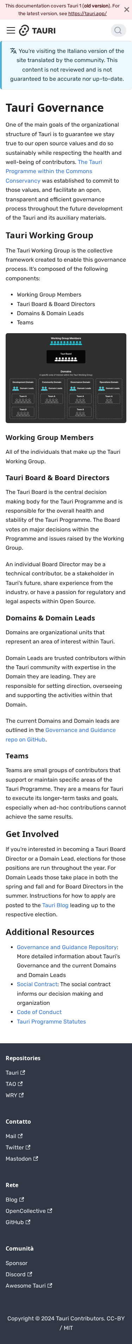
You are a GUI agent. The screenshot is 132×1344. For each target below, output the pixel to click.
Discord (16, 1274)
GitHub (15, 1222)
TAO (11, 1084)
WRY (11, 1095)
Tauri (12, 1072)
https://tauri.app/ (87, 13)
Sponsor (16, 1263)
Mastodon (19, 1158)
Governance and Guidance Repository (67, 947)
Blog (12, 1199)
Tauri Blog (55, 905)
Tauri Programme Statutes (51, 1021)
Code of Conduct (39, 1012)
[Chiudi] (126, 9)
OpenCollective (26, 1211)
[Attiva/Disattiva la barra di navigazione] (11, 30)
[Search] (118, 30)
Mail (11, 1136)
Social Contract (37, 984)
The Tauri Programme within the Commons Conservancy (54, 171)
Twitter (15, 1147)
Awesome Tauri (26, 1285)
